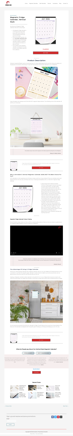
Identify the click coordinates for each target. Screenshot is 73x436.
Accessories (55, 3)
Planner (49, 3)
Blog (60, 3)
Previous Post (8, 406)
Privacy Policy (32, 433)
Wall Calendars (42, 3)
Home (26, 3)
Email (8, 418)
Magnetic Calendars (33, 3)
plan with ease (56, 326)
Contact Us (65, 3)
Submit (10, 424)
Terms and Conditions (39, 433)
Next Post (65, 406)
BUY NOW (41, 167)
